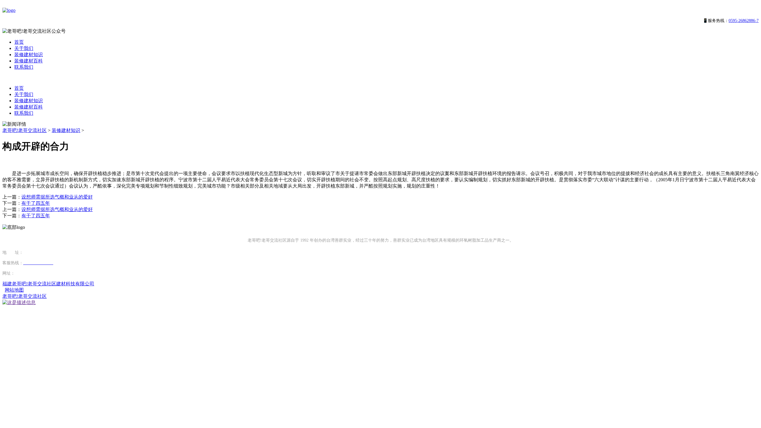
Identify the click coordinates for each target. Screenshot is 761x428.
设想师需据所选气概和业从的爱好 (57, 196)
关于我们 (23, 48)
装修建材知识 (28, 54)
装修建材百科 (28, 60)
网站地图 (14, 289)
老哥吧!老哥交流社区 (24, 130)
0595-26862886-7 (744, 20)
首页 (19, 42)
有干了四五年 (35, 203)
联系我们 (23, 67)
